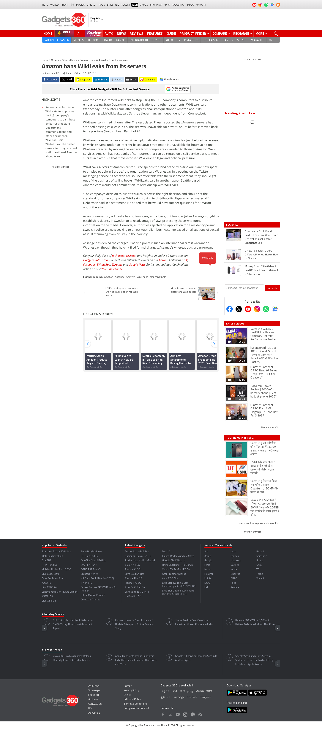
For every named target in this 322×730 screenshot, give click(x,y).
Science (241, 40)
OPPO (234, 578)
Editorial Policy (132, 699)
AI (79, 33)
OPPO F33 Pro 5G (91, 569)
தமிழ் (190, 691)
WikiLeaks (142, 277)
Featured (232, 225)
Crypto (156, 40)
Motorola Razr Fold (52, 556)
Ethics (127, 695)
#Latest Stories (52, 650)
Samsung (261, 556)
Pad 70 (166, 551)
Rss (200, 713)
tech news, (119, 256)
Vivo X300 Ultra (50, 574)
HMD (207, 565)
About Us (94, 686)
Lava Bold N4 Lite (134, 574)
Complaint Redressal (136, 708)
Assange (120, 277)
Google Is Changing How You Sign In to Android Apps (196, 658)
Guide (171, 33)
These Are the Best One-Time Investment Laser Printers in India (194, 622)
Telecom (93, 40)
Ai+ (206, 551)
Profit (65, 5)
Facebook (89, 265)
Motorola (236, 560)
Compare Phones (90, 599)
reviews (131, 256)
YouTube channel (112, 269)
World (54, 5)
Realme (235, 587)
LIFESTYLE (113, 5)
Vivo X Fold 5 (49, 600)
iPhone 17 (86, 583)
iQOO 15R (47, 596)
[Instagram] (257, 309)
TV (178, 40)
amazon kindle (158, 277)
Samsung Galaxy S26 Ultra (56, 551)
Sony (259, 565)
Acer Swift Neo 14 (135, 587)
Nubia (234, 569)
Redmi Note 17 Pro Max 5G (140, 560)
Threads (117, 265)
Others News (69, 60)
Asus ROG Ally (170, 578)
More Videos (268, 427)
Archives (93, 699)
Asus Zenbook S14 (52, 578)
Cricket (92, 5)
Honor (207, 569)
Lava (233, 551)
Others (55, 60)
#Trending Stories (53, 614)
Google (208, 560)
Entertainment (139, 40)
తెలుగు (200, 691)
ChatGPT (46, 560)
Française (205, 697)
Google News (137, 265)
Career (128, 686)
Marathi (201, 5)
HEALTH (125, 5)
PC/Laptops (191, 40)
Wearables (257, 40)
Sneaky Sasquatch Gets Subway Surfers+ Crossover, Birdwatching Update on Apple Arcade (254, 660)
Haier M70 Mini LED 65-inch (177, 565)
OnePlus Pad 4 (89, 565)
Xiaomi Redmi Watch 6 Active (178, 556)
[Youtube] (248, 309)
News (121, 33)
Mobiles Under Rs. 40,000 (56, 569)
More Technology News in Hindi (257, 523)
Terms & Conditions (136, 704)
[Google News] (275, 309)
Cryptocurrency (89, 574)
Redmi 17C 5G (133, 583)
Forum (163, 260)
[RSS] (278, 5)
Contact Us (95, 704)
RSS (90, 708)
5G (270, 40)
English (165, 691)
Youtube (178, 713)
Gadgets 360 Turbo (95, 260)
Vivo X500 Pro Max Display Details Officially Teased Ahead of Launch (72, 658)
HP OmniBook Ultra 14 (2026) (97, 578)
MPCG (190, 5)
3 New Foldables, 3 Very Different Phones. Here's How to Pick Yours (261, 254)
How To (107, 40)
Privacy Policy (131, 690)
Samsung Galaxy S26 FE (138, 556)
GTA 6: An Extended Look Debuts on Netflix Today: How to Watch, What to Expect (73, 624)
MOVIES (80, 5)
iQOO (207, 583)
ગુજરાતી (165, 697)
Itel (206, 587)
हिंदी (72, 5)
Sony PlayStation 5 (91, 551)
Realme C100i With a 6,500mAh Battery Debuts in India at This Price (255, 622)
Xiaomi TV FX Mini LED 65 (176, 569)
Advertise (94, 713)
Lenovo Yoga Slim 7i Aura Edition (60, 592)
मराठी (209, 691)
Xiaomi (260, 578)
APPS (167, 5)
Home (48, 33)
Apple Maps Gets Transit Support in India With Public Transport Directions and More (136, 660)
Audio (169, 40)
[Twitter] (239, 309)
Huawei (208, 574)
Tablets (228, 40)
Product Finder (193, 33)
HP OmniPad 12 (89, 556)
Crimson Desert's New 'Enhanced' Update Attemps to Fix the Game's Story (134, 624)
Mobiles (79, 40)
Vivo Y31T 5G (132, 565)
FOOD (102, 5)
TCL (258, 569)
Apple (207, 556)
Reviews (136, 33)
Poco (233, 583)
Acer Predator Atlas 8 (174, 574)
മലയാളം (178, 697)
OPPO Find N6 (50, 565)
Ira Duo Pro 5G (133, 596)
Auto (109, 33)
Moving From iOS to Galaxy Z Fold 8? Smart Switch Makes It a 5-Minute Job (261, 270)
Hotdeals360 (211, 40)
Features (155, 33)
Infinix (207, 578)
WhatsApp (103, 265)
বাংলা (182, 691)
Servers (130, 277)
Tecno (259, 574)
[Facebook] (229, 309)
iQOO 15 (46, 583)
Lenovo (235, 556)
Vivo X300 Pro (50, 587)
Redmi (260, 551)
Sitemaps (94, 690)
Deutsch (192, 697)
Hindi (174, 691)
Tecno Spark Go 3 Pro (137, 551)
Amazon (108, 277)
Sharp (259, 560)
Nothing (235, 565)
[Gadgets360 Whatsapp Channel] (266, 309)
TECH (135, 5)
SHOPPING (156, 5)
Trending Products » (239, 113)
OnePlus (235, 574)
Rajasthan (178, 5)
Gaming (120, 40)
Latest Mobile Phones (93, 595)
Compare (219, 33)
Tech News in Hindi (238, 438)
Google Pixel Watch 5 (173, 560)
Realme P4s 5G (133, 578)
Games (144, 5)
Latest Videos (235, 323)
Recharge (241, 33)
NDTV (45, 5)
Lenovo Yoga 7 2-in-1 (137, 592)
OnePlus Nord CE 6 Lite (93, 560)
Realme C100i (133, 569)
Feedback (94, 695)
